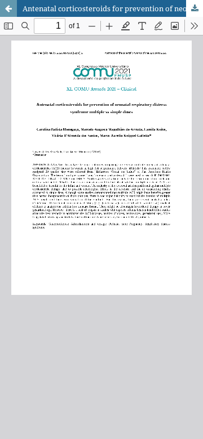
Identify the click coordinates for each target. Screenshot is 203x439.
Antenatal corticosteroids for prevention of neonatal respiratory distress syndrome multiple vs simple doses (113, 8)
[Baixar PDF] (194, 8)
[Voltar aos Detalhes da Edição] (8, 8)
